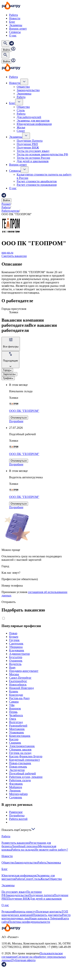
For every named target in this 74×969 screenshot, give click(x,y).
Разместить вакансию (15, 842)
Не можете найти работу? (51, 849)
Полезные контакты (49, 911)
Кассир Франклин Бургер (25, 756)
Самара (14, 701)
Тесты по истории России (33, 157)
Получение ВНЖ (28, 147)
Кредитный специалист (24, 759)
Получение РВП (27, 144)
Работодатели (10, 210)
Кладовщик (16, 650)
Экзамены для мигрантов (33, 120)
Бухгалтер (15, 657)
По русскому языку (14, 891)
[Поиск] (5, 43)
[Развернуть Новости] (24, 82)
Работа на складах (23, 849)
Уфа (11, 705)
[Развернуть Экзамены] (26, 136)
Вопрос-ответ (18, 28)
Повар (13, 633)
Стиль (21, 110)
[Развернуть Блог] (19, 102)
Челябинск (16, 715)
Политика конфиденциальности (29, 921)
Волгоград (16, 722)
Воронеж (15, 708)
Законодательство (28, 90)
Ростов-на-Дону (19, 698)
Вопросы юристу (25, 911)
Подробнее (16, 421)
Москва (14, 674)
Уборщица (16, 647)
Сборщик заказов (20, 749)
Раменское (16, 812)
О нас (13, 35)
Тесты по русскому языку (33, 151)
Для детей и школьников (33, 161)
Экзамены (15, 25)
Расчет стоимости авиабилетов (37, 181)
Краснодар (16, 694)
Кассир (13, 739)
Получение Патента (30, 140)
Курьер (13, 636)
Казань (13, 691)
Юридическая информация (34, 124)
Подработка (16, 815)
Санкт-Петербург (20, 677)
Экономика (24, 93)
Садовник (15, 797)
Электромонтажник (22, 746)
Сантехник (16, 643)
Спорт (21, 130)
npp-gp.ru (7, 252)
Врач (12, 667)
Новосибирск (18, 684)
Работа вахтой (18, 818)
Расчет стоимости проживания (37, 184)
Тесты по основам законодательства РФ (42, 154)
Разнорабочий (18, 725)
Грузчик (14, 640)
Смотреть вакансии (14, 256)
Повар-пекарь (18, 766)
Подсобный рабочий (22, 773)
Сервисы (15, 32)
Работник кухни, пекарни (26, 776)
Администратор (19, 653)
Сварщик (15, 742)
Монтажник (17, 729)
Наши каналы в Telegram (45, 918)
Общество (23, 86)
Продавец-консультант (23, 670)
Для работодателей (29, 117)
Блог (12, 21)
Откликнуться (19, 417)
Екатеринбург (18, 681)
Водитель (15, 664)
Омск (12, 718)
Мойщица (15, 787)
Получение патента (41, 895)
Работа (13, 15)
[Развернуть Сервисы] (24, 169)
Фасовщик (16, 783)
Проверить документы (47, 915)
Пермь (13, 712)
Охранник (15, 660)
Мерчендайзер (18, 794)
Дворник (15, 790)
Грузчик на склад (20, 753)
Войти (6, 49)
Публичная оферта (23, 960)
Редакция (8, 911)
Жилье (21, 127)
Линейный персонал (25, 846)
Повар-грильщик (20, 763)
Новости (14, 18)
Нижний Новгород (21, 688)
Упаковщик (16, 732)
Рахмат (6, 204)
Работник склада (20, 780)
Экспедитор (17, 770)
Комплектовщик (19, 735)
